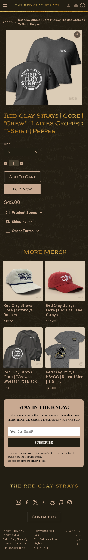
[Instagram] (18, 502)
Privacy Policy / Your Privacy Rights (14, 532)
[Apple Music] (61, 502)
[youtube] (44, 502)
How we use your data (44, 532)
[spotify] (52, 502)
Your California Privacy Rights (47, 541)
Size (7, 144)
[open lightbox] (77, 34)
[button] (5, 5)
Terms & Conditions (14, 547)
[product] (23, 293)
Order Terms (41, 547)
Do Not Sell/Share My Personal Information (15, 541)
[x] (35, 502)
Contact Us (44, 517)
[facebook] (26, 502)
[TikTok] (69, 502)
